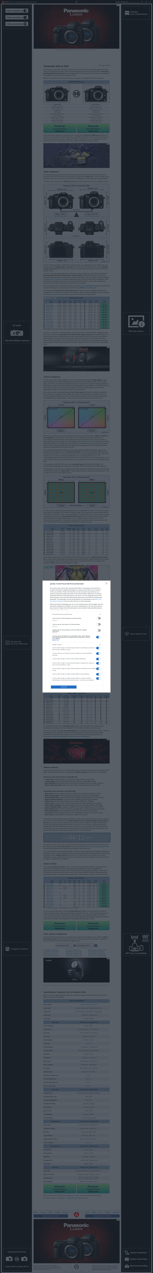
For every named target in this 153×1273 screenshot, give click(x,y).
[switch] (98, 618)
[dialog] (76, 636)
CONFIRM (63, 687)
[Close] (107, 584)
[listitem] (76, 614)
